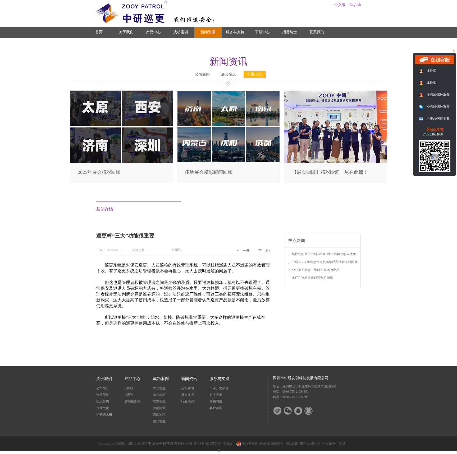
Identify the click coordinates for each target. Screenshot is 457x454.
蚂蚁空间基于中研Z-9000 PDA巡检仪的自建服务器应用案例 (324, 254)
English (355, 5)
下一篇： (264, 250)
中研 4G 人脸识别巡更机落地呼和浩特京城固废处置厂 (325, 262)
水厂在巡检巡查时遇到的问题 (312, 278)
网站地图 (291, 444)
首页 (99, 32)
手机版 (226, 444)
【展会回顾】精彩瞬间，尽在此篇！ (330, 172)
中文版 (339, 5)
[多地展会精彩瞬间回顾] (228, 93)
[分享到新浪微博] (280, 411)
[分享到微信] (291, 411)
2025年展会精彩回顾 (99, 172)
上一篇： (243, 250)
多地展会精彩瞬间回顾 (208, 172)
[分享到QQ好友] (301, 411)
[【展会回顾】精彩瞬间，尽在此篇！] (335, 93)
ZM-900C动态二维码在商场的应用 (315, 270)
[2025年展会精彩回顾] (121, 93)
